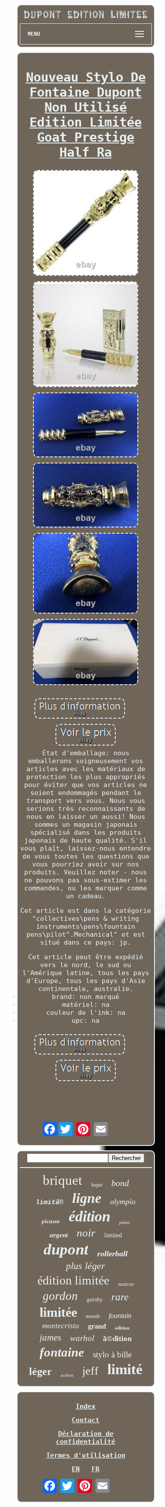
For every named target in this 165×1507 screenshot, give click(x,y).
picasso (51, 1221)
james (50, 1337)
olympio (123, 1201)
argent (59, 1235)
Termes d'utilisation (85, 1455)
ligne (86, 1198)
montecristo (60, 1326)
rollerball (112, 1253)
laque (97, 1185)
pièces (124, 1222)
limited (113, 1235)
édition (89, 1216)
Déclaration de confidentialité (85, 1438)
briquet (62, 1180)
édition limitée (73, 1280)
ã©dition (117, 1338)
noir (86, 1233)
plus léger (85, 1265)
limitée (58, 1312)
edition (122, 1327)
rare (119, 1297)
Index (85, 1406)
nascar (126, 1283)
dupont (66, 1249)
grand (97, 1326)
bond (120, 1183)
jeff (90, 1370)
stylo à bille (112, 1354)
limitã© (49, 1202)
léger (40, 1371)
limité (125, 1369)
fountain (120, 1315)
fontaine (62, 1352)
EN (76, 1469)
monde (93, 1316)
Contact (85, 1420)
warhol (82, 1338)
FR (95, 1469)
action (67, 1375)
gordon (60, 1296)
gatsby (95, 1299)
